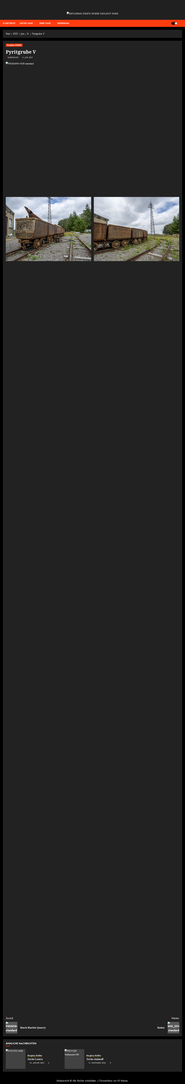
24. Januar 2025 (37, 1063)
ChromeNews (105, 1080)
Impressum (63, 23)
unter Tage (26, 23)
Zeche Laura (35, 1059)
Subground (13, 57)
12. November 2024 (97, 1063)
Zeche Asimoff (94, 1059)
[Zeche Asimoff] (74, 1059)
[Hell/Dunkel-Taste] (174, 23)
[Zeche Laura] (15, 1059)
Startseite (9, 23)
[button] (180, 23)
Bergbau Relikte (14, 45)
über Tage (45, 23)
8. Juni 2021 (27, 57)
